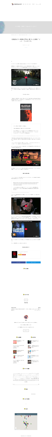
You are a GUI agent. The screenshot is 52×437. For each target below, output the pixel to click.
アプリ (23, 373)
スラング (21, 377)
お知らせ (19, 373)
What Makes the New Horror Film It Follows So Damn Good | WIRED (20, 192)
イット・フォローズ (14, 142)
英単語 (22, 380)
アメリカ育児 (18, 375)
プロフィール (26, 330)
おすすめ (15, 373)
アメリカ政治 (28, 373)
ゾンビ (34, 194)
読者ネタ (35, 380)
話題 (31, 380)
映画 (35, 378)
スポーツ (16, 377)
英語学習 (27, 380)
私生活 (17, 380)
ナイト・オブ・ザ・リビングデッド (23, 251)
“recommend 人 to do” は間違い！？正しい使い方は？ (20, 356)
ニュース (31, 377)
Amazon (20, 254)
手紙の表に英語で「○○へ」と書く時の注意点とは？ (20, 341)
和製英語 (24, 378)
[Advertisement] (26, 13)
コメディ (32, 375)
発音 (14, 380)
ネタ (36, 377)
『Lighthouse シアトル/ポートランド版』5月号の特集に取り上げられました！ (35, 346)
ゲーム (29, 375)
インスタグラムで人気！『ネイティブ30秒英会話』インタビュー (35, 341)
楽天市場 (24, 254)
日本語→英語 (30, 378)
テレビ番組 (25, 377)
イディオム (24, 375)
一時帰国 (21, 378)
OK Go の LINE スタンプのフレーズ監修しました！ (35, 351)
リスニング (18, 378)
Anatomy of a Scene (23, 63)
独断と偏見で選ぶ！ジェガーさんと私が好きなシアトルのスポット (35, 356)
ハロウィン (26, 218)
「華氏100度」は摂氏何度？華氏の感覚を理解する (20, 351)
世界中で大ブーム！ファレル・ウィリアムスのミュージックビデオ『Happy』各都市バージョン (35, 361)
